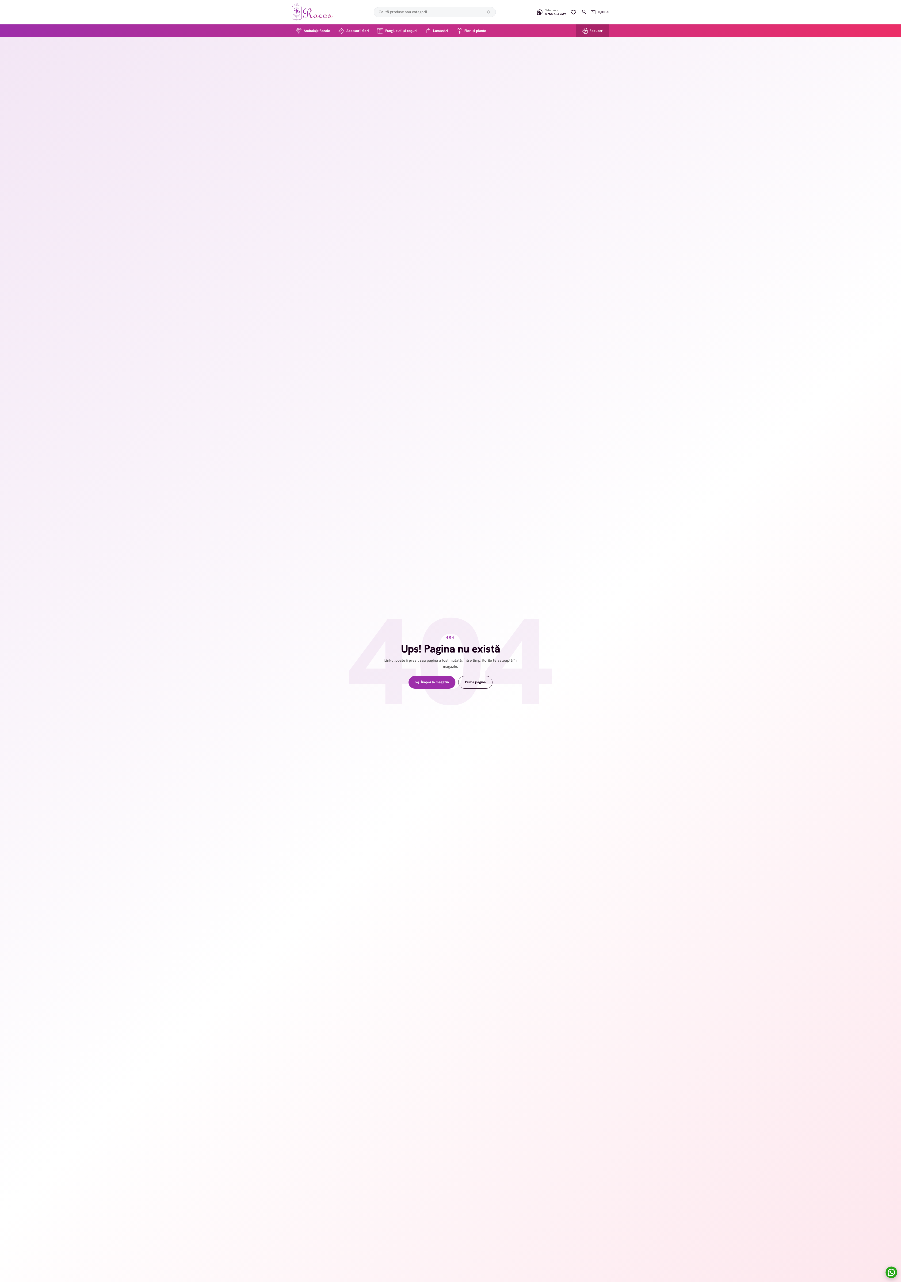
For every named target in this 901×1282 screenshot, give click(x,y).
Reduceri (596, 30)
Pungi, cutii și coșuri (401, 30)
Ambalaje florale (317, 30)
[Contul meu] (584, 12)
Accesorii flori (357, 30)
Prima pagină (475, 682)
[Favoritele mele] (573, 12)
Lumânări (440, 30)
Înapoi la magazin (435, 682)
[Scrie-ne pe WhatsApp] (891, 1272)
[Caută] (489, 12)
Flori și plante (475, 30)
